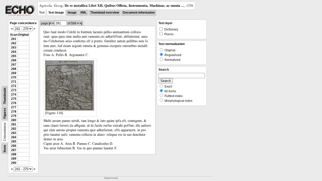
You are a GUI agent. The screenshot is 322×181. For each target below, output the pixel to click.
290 (13, 163)
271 (13, 81)
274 (13, 94)
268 (13, 69)
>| (80, 23)
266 (13, 60)
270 (13, 77)
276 (13, 103)
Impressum (111, 177)
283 (13, 133)
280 (13, 120)
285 (13, 141)
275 (13, 99)
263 (13, 47)
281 (13, 124)
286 (13, 146)
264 (13, 52)
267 (13, 64)
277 (13, 107)
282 (13, 128)
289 (13, 158)
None (5, 148)
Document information (139, 12)
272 (13, 86)
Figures (5, 113)
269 (13, 73)
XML (83, 12)
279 (13, 116)
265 (13, 56)
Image (72, 12)
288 (13, 154)
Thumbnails (5, 95)
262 (13, 43)
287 (13, 150)
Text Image (56, 12)
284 (13, 137)
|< (50, 23)
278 (13, 111)
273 (13, 90)
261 (13, 39)
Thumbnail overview (104, 12)
